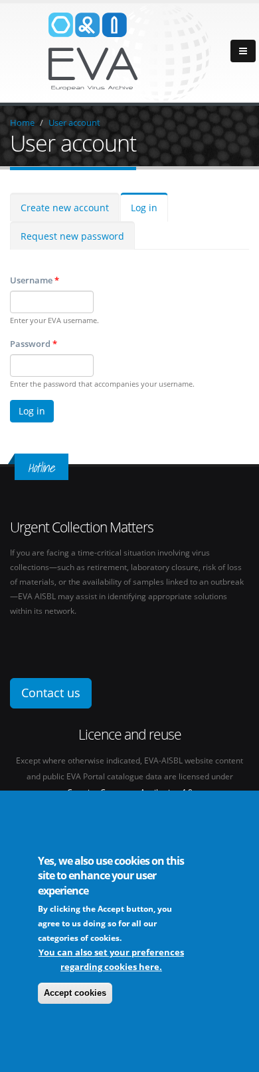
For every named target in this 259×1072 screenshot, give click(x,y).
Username (34, 280)
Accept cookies (75, 993)
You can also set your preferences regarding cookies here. (111, 959)
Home (22, 122)
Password (33, 344)
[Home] (129, 52)
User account (74, 122)
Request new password (72, 236)
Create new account (65, 207)
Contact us (50, 693)
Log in (144, 207)
